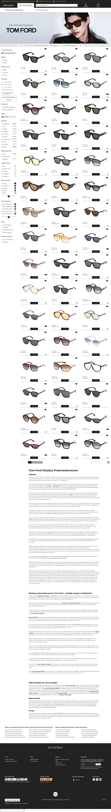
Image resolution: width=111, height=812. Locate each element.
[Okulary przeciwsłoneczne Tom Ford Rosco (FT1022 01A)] (95, 56)
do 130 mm (7, 82)
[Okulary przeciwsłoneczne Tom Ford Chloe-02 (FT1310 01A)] (95, 417)
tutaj (97, 768)
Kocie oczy (6, 134)
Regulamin (7, 803)
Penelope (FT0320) (63, 693)
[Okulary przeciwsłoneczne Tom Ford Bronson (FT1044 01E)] (64, 185)
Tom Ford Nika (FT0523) (38, 671)
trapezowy (6, 176)
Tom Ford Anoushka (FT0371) (51, 688)
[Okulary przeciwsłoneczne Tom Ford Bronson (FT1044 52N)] (33, 185)
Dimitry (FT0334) (33, 693)
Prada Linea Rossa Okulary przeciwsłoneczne (40, 729)
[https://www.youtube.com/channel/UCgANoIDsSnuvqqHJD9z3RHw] (100, 779)
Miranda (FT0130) (33, 617)
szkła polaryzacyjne (8, 230)
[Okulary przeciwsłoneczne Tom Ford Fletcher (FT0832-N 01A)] (33, 134)
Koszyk (98, 6)
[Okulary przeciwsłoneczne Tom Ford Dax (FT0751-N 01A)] (33, 56)
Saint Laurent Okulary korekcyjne (90, 731)
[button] (8, 5)
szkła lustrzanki (7, 232)
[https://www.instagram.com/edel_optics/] (97, 779)
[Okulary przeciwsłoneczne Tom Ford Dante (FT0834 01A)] (95, 391)
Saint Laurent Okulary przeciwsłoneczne (15, 737)
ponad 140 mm (8, 89)
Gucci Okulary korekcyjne (62, 735)
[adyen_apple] (26, 779)
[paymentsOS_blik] (18, 779)
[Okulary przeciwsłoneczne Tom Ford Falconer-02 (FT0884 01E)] (33, 159)
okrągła (5, 171)
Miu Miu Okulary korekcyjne (63, 731)
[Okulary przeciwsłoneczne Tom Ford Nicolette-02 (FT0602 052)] (33, 417)
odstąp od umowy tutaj (12, 800)
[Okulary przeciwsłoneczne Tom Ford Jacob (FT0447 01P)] (64, 82)
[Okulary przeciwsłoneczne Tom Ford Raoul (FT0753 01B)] (95, 159)
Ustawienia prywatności (11, 761)
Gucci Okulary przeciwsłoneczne (13, 733)
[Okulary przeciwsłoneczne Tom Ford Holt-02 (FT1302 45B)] (33, 262)
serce (4, 166)
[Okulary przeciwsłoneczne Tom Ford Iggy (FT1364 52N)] (64, 56)
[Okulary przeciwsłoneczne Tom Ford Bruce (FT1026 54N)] (95, 314)
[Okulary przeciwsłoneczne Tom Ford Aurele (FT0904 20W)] (95, 340)
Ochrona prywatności (16, 803)
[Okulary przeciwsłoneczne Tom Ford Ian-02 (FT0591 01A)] (64, 288)
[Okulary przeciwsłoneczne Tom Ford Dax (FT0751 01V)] (64, 134)
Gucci (71, 494)
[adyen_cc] (6, 779)
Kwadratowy (6, 123)
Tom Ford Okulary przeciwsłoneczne (14, 735)
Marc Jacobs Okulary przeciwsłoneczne (39, 737)
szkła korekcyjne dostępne (7, 226)
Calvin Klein (56, 485)
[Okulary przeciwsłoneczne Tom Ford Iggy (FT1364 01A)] (95, 82)
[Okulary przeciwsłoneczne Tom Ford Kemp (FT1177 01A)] (64, 391)
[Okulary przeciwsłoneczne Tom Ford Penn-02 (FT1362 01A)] (64, 262)
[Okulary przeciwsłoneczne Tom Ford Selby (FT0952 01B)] (64, 443)
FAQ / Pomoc (59, 763)
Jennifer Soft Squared (43, 595)
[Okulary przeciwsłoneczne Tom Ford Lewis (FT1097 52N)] (33, 237)
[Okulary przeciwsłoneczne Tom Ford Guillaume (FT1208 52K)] (64, 340)
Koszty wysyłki (33, 761)
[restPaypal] (13, 779)
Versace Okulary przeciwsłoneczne (37, 735)
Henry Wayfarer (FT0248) (44, 664)
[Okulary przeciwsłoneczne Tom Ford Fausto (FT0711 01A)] (95, 134)
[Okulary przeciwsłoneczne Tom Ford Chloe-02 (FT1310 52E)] (33, 443)
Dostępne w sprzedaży (9, 107)
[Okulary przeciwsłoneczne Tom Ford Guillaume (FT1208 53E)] (64, 314)
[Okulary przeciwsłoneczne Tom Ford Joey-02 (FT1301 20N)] (33, 314)
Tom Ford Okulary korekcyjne (63, 729)
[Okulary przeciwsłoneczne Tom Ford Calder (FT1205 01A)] (64, 108)
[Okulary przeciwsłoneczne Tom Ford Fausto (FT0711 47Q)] (33, 211)
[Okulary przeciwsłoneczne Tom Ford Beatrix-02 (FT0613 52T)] (33, 108)
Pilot (4, 126)
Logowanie (85, 6)
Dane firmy (25, 803)
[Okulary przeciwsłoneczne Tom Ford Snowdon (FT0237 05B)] (95, 185)
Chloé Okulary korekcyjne (88, 737)
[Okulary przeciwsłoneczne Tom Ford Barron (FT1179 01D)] (64, 159)
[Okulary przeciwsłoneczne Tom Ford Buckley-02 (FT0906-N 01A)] (64, 211)
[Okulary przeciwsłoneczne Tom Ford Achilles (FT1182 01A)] (95, 366)
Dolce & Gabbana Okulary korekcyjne (65, 737)
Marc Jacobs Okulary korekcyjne (90, 733)
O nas (6, 757)
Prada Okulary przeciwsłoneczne (13, 729)
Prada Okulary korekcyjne (62, 733)
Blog (57, 761)
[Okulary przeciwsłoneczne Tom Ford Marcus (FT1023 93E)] (33, 288)
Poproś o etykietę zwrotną (62, 759)
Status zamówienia (60, 764)
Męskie (5, 62)
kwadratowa (6, 173)
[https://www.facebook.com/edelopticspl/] (94, 779)
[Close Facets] (9, 45)
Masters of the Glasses (66, 694)
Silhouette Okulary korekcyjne (89, 735)
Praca (31, 757)
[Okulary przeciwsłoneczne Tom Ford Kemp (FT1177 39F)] (64, 237)
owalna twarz (6, 168)
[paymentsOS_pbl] (22, 779)
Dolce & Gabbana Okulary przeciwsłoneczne (40, 731)
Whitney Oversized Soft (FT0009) (71, 603)
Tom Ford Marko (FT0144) (37, 613)
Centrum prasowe (9, 759)
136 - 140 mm (8, 87)
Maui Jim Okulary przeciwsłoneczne (38, 733)
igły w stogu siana (70, 685)
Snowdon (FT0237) (94, 691)
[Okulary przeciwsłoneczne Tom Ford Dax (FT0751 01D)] (64, 417)
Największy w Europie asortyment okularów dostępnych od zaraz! (19, 1)
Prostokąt (5, 131)
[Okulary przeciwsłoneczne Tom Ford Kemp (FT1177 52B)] (33, 366)
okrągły (5, 129)
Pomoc (57, 757)
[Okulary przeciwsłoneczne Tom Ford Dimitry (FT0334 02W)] (95, 443)
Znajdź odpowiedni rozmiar (9, 98)
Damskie (5, 60)
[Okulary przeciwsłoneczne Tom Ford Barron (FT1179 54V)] (95, 262)
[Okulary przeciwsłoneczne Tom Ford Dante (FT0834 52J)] (95, 211)
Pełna (4, 154)
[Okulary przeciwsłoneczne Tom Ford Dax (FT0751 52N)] (95, 108)
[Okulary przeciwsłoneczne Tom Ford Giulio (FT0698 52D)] (33, 340)
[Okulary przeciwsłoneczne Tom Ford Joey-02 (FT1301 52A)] (33, 391)
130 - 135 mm (8, 84)
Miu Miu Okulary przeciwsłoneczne (14, 731)
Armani (49, 485)
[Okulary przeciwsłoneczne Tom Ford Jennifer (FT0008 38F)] (64, 366)
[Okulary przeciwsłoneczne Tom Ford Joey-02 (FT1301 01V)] (95, 237)
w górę (104, 799)
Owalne (5, 136)
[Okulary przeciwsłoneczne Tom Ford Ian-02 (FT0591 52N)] (33, 82)
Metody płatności (34, 759)
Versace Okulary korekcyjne (89, 729)
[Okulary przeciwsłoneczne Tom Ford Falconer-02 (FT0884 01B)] (95, 288)
